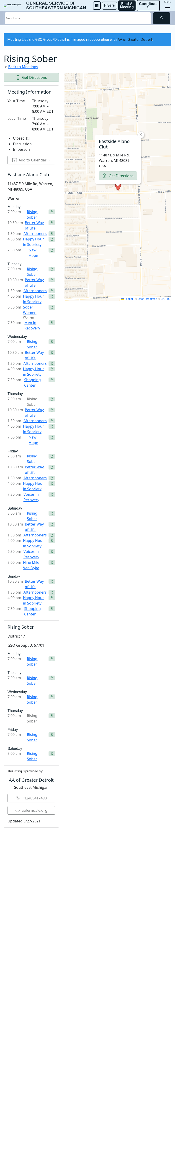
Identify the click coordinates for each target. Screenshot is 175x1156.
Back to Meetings (23, 66)
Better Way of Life (34, 225)
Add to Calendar (32, 160)
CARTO (165, 299)
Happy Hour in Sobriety (33, 242)
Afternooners (35, 233)
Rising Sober (32, 214)
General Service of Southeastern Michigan (56, 5)
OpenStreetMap (147, 299)
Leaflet (128, 299)
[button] (118, 187)
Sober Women (29, 310)
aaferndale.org (34, 810)
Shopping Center (32, 382)
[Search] (161, 18)
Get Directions (34, 77)
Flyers (109, 5)
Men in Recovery (32, 325)
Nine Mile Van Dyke (31, 565)
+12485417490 (34, 798)
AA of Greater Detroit (135, 39)
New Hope (33, 253)
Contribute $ (148, 5)
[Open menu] (167, 7)
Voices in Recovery (31, 497)
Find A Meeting (127, 5)
